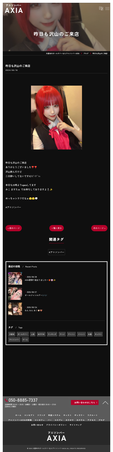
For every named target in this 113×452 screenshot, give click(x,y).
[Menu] (107, 8)
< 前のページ (14, 228)
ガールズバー (23, 334)
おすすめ (41, 334)
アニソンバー (14, 339)
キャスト (98, 334)
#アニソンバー (56, 252)
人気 (32, 334)
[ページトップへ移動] (105, 402)
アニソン (71, 334)
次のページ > (99, 228)
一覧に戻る (56, 228)
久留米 (11, 334)
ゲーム (25, 339)
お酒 (90, 334)
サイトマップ (76, 425)
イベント (81, 334)
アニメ (62, 334)
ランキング (52, 334)
